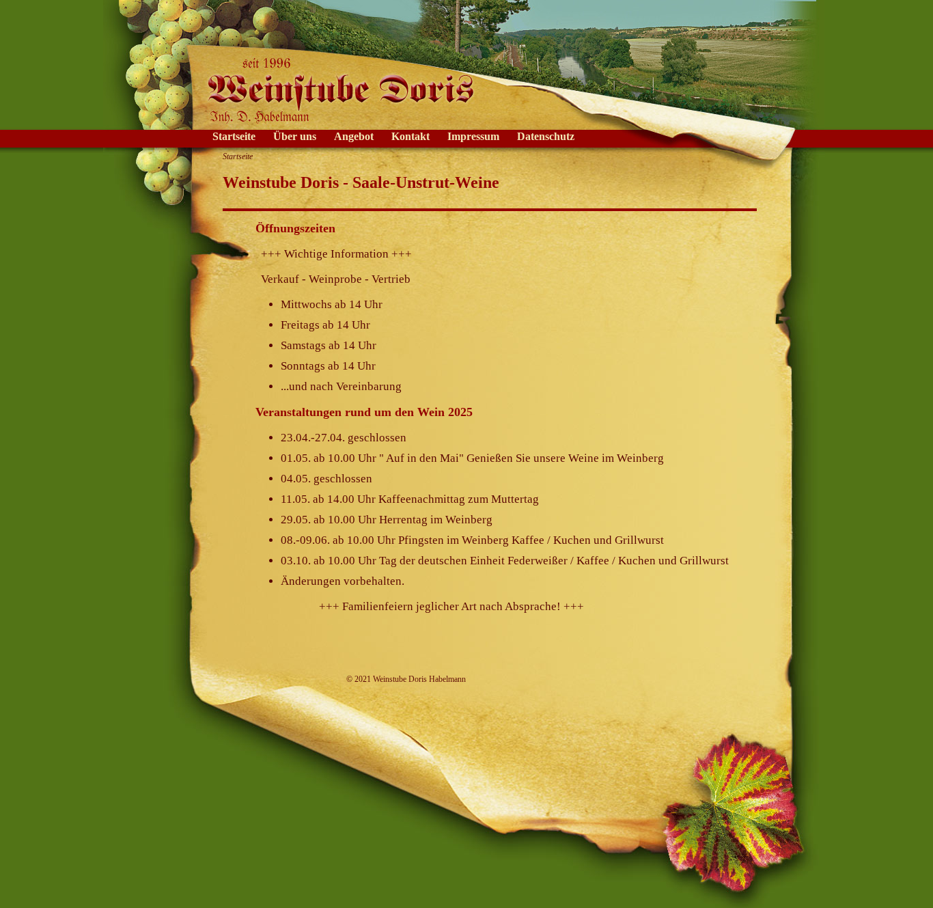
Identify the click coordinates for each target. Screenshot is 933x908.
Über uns (294, 136)
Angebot (354, 136)
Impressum (473, 136)
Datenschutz (545, 136)
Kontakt (410, 136)
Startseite (233, 136)
